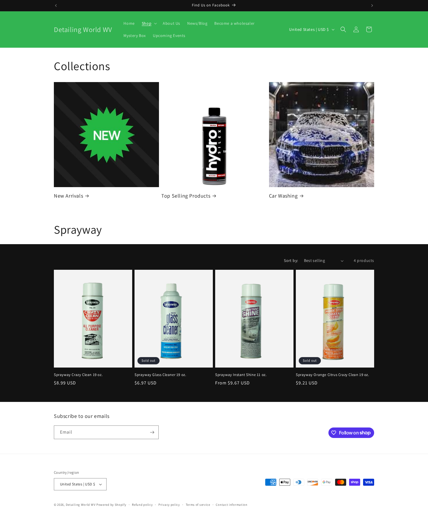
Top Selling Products (185, 195)
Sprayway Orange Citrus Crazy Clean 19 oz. (332, 374)
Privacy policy (169, 505)
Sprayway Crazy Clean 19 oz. (78, 374)
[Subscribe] (152, 432)
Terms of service (198, 505)
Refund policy (142, 505)
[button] (148, 23)
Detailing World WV (81, 505)
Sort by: (291, 260)
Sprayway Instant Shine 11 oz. (240, 374)
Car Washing (283, 195)
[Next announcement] (372, 5)
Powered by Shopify (111, 505)
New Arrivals (68, 195)
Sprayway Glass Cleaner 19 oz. (160, 374)
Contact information (231, 505)
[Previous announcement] (55, 5)
